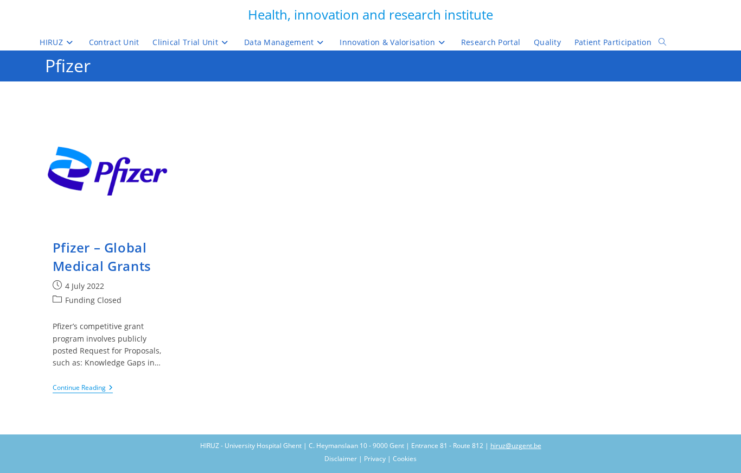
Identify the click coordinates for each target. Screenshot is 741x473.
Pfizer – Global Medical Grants (102, 256)
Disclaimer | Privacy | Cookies (370, 458)
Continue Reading (83, 388)
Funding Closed (93, 300)
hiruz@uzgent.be (515, 445)
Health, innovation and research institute (370, 14)
